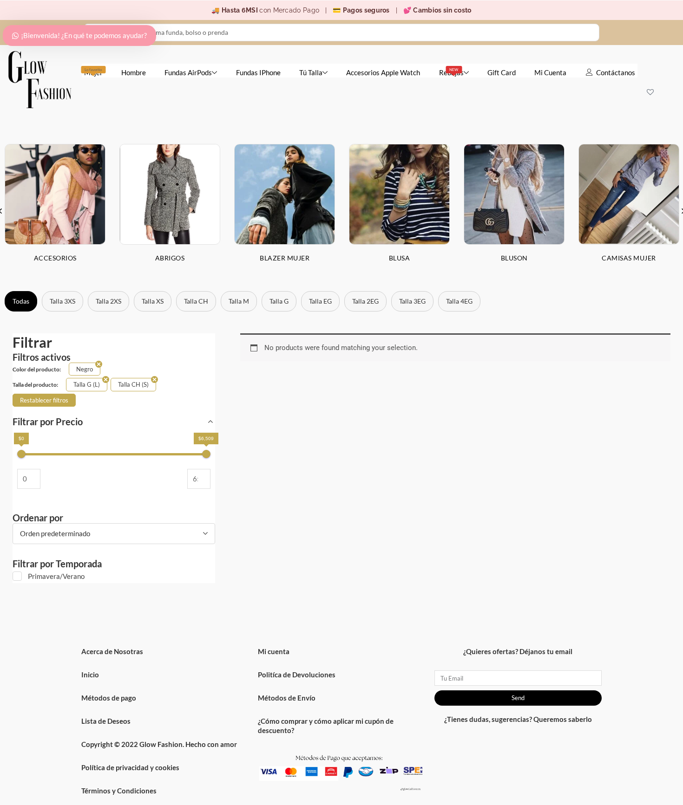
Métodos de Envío (286, 698)
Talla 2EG (365, 301)
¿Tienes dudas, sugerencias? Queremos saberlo (518, 719)
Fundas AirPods (188, 72)
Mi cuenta (273, 651)
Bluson (514, 258)
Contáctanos (615, 72)
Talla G (279, 301)
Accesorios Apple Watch (383, 72)
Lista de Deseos (106, 721)
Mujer (93, 72)
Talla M (239, 301)
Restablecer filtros (44, 400)
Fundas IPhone (258, 72)
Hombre (133, 72)
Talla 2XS (108, 301)
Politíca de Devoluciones (296, 674)
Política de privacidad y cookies (130, 767)
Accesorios (55, 258)
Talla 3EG (412, 301)
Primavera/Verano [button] (56, 576)
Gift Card (501, 72)
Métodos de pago (108, 698)
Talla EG (320, 301)
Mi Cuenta (550, 72)
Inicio (90, 674)
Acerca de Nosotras (112, 651)
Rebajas (451, 72)
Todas (21, 301)
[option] (169, 210)
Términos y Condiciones (119, 790)
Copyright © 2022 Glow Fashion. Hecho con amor (159, 744)
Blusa (399, 258)
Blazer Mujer (284, 258)
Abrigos (170, 258)
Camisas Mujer (629, 258)
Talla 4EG (459, 301)
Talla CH (196, 301)
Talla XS (153, 301)
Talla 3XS (62, 301)
